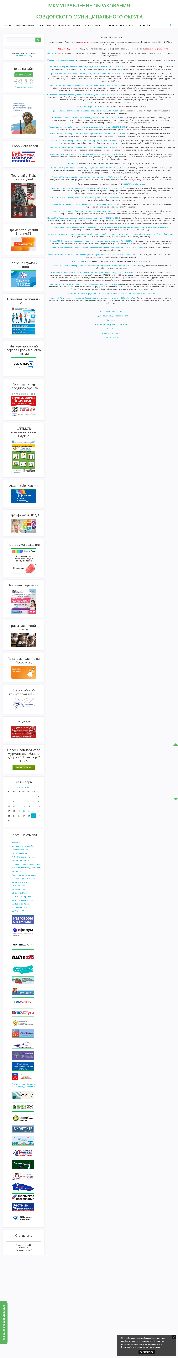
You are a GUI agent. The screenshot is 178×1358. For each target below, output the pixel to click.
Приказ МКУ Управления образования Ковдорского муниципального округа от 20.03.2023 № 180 (94, 265)
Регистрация (20, 55)
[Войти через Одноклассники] (31, 81)
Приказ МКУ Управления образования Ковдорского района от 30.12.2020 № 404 (87, 204)
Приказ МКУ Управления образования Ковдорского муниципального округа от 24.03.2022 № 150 (91, 254)
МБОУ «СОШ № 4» (19, 893)
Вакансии (16, 842)
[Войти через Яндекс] (21, 81)
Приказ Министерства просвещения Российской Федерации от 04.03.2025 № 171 (84, 85)
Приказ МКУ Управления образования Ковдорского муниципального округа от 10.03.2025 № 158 (92, 298)
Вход (30, 55)
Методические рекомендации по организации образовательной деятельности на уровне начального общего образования (110, 227)
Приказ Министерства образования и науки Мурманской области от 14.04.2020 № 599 (87, 168)
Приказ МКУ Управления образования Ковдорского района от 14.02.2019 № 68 (82, 147)
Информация (78, 261)
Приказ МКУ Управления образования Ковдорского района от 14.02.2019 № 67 (82, 140)
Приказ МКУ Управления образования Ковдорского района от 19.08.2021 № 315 (82, 218)
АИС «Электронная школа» (23, 857)
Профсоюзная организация (24, 875)
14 (29, 806)
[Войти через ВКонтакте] (16, 81)
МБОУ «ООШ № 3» (19, 889)
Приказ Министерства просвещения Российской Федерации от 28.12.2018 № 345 (85, 154)
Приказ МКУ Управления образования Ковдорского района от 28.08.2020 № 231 (85, 188)
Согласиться (146, 1352)
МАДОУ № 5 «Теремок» (22, 896)
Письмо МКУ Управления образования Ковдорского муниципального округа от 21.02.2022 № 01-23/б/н (97, 247)
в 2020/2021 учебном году (134, 184)
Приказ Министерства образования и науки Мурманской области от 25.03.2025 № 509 (88, 73)
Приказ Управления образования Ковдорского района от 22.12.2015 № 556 (85, 111)
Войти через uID (23, 75)
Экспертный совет (20, 853)
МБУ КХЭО (16, 871)
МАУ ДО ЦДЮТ (18, 911)
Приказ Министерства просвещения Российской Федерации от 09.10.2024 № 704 (83, 284)
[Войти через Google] (26, 81)
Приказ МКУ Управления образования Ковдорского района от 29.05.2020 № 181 (87, 177)
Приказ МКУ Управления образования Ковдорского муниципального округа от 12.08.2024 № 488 (93, 272)
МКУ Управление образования (89, 5)
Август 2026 (24, 787)
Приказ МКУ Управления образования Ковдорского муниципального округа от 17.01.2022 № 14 (92, 241)
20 (24, 811)
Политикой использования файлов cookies (140, 1347)
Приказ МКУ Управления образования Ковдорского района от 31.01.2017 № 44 (87, 117)
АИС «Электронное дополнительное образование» (26, 862)
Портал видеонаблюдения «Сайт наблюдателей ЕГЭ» (24, 1085)
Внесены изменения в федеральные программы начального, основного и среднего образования (111, 293)
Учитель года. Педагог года (24, 878)
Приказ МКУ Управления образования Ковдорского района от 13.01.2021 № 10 (86, 211)
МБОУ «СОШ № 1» (19, 882)
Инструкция (52, 53)
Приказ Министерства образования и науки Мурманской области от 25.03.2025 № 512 (87, 66)
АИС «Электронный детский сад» (26, 867)
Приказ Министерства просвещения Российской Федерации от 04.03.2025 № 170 (82, 94)
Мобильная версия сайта (23, 846)
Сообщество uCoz (20, 849)
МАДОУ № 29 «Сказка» (21, 904)
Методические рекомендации (60, 60)
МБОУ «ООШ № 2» (19, 885)
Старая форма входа (23, 87)
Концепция (73, 163)
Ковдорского (54, 16)
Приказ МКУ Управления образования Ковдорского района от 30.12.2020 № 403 (84, 197)
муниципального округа (108, 16)
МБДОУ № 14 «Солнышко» (23, 900)
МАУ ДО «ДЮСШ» (19, 907)
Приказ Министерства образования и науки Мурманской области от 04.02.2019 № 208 (87, 127)
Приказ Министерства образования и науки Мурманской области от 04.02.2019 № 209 (87, 133)
